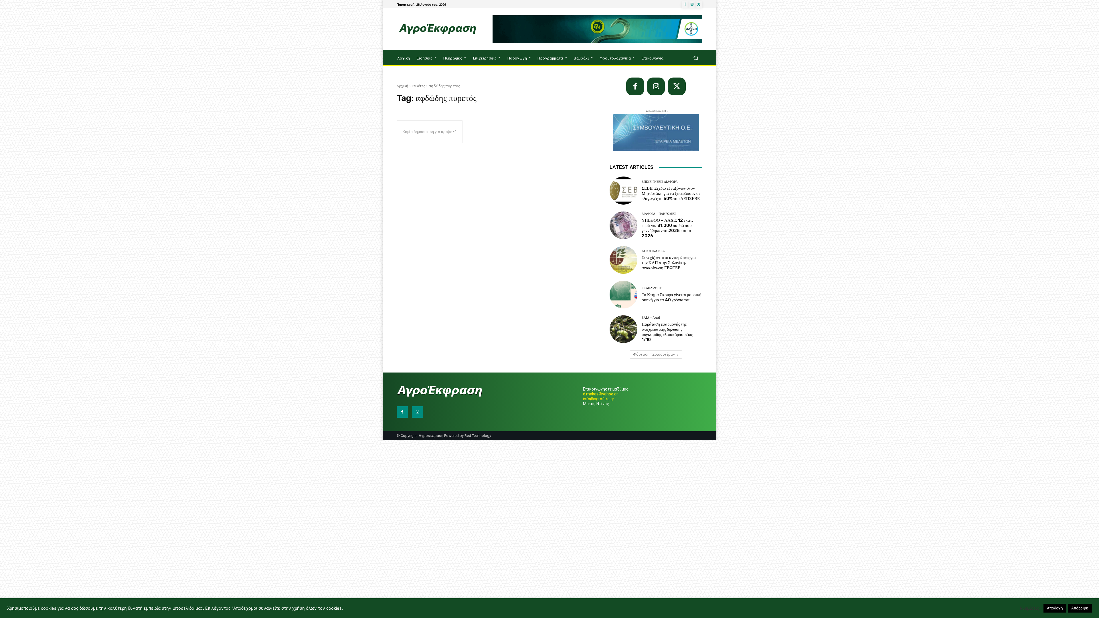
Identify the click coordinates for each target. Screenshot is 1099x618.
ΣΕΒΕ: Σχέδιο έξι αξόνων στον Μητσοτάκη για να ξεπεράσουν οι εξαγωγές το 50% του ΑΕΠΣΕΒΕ (671, 193)
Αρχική (402, 86)
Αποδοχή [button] (1055, 608)
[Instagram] (692, 4)
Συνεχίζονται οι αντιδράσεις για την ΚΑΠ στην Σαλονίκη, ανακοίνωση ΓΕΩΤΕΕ (669, 262)
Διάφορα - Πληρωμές (659, 213)
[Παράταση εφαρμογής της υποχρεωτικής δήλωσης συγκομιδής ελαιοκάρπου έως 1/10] (623, 329)
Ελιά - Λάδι (651, 317)
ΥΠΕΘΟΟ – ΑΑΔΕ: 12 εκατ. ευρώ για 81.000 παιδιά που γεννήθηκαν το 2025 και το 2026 (667, 228)
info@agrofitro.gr (598, 399)
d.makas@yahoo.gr (600, 394)
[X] (698, 4)
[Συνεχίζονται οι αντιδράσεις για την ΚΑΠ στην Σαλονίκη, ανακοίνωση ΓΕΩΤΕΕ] (623, 260)
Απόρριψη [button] (1079, 608)
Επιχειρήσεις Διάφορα (660, 181)
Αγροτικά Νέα (653, 251)
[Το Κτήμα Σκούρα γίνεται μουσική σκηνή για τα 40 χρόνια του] (623, 294)
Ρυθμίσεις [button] (1029, 608)
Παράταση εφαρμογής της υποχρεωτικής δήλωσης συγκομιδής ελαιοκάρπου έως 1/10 (667, 332)
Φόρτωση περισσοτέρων (654, 354)
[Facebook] (685, 4)
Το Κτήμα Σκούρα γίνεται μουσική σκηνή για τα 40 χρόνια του (671, 297)
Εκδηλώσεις (651, 288)
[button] (695, 58)
